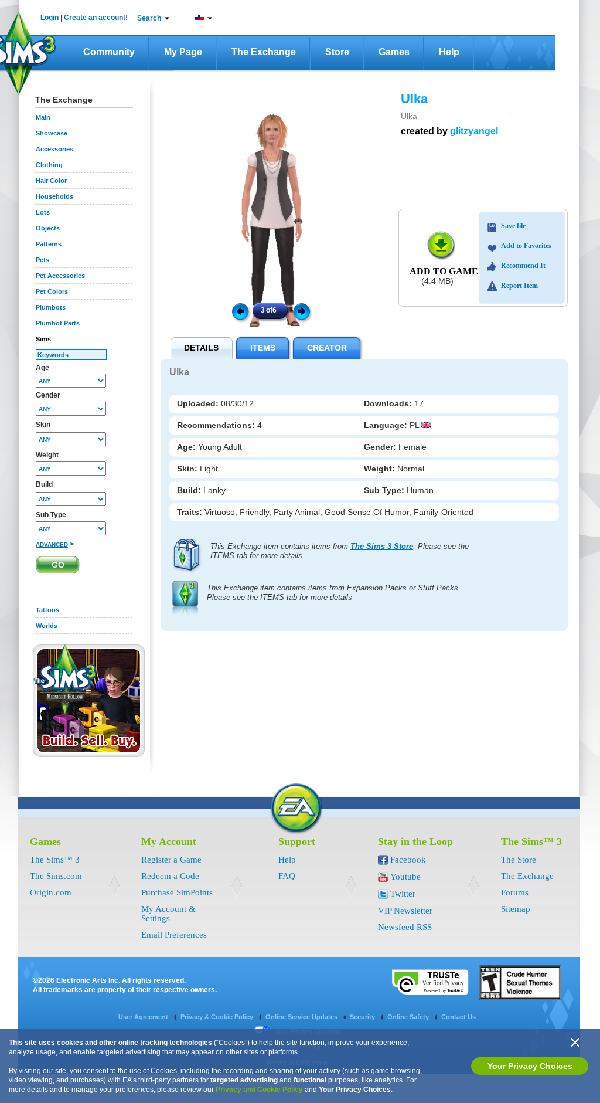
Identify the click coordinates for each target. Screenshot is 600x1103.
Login (49, 17)
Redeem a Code (170, 876)
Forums (515, 892)
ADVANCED (52, 544)
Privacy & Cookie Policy (217, 1016)
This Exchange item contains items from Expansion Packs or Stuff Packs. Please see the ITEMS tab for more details (334, 592)
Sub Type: (385, 490)
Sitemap (515, 909)
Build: (190, 490)
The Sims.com (56, 876)
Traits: (190, 512)
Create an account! (96, 17)
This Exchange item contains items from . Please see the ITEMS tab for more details (339, 551)
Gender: (381, 447)
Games (394, 52)
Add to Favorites (526, 246)
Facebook (408, 859)
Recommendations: (217, 425)
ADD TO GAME (444, 271)
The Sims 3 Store (381, 546)
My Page (183, 52)
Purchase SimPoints (177, 892)
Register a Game (171, 859)
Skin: (188, 468)
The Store (518, 859)
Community (109, 52)
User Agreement (144, 1016)
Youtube (405, 876)
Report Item (519, 285)
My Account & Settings (168, 913)
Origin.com (50, 892)
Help (449, 52)
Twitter (402, 893)
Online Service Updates (302, 1016)
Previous (239, 311)
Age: (187, 447)
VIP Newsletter (405, 910)
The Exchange (263, 52)
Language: (387, 425)
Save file (513, 226)
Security (363, 1016)
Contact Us (458, 1016)
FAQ (286, 876)
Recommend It (523, 266)
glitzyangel (474, 131)
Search (149, 18)
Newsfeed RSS (405, 927)
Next (303, 311)
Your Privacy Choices (530, 1066)
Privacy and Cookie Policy (259, 1089)
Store (337, 52)
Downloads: (389, 403)
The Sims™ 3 (55, 859)
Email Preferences (174, 934)
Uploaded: (199, 403)
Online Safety (409, 1016)
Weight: (380, 468)
